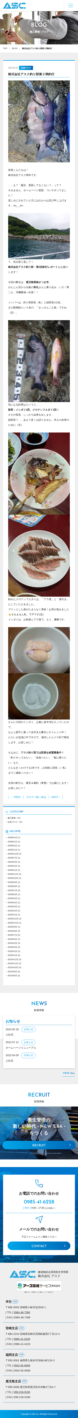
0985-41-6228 (39, 1202)
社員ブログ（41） (16, 822)
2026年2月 (12, 837)
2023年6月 (12, 894)
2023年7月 (12, 890)
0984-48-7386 (22, 1312)
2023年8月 (12, 886)
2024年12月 (13, 854)
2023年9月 (12, 882)
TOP (5, 48)
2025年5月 (12, 846)
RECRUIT (39, 1145)
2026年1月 (12, 842)
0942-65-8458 (22, 1365)
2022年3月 (12, 947)
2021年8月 (12, 975)
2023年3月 (12, 906)
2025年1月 (12, 850)
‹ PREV (16, 797)
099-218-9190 (22, 1392)
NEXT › (56, 797)
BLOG (15, 48)
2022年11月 (13, 923)
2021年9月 (12, 971)
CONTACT (39, 1246)
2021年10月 (13, 967)
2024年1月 (12, 870)
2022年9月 (12, 927)
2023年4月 (12, 902)
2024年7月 (12, 858)
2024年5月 (12, 862)
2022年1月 (12, 955)
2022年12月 (13, 919)
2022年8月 (12, 931)
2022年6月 (12, 939)
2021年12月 (13, 959)
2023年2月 (12, 911)
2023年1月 (12, 915)
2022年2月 (12, 951)
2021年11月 (13, 963)
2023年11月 (13, 874)
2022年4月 (12, 943)
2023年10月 (13, 878)
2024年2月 (12, 866)
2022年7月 (12, 935)
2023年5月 (12, 898)
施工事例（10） (15, 818)
